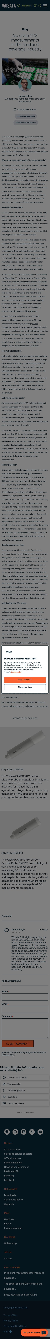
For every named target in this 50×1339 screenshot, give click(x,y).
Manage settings (25, 687)
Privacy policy (16, 672)
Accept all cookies (25, 680)
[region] (25, 669)
